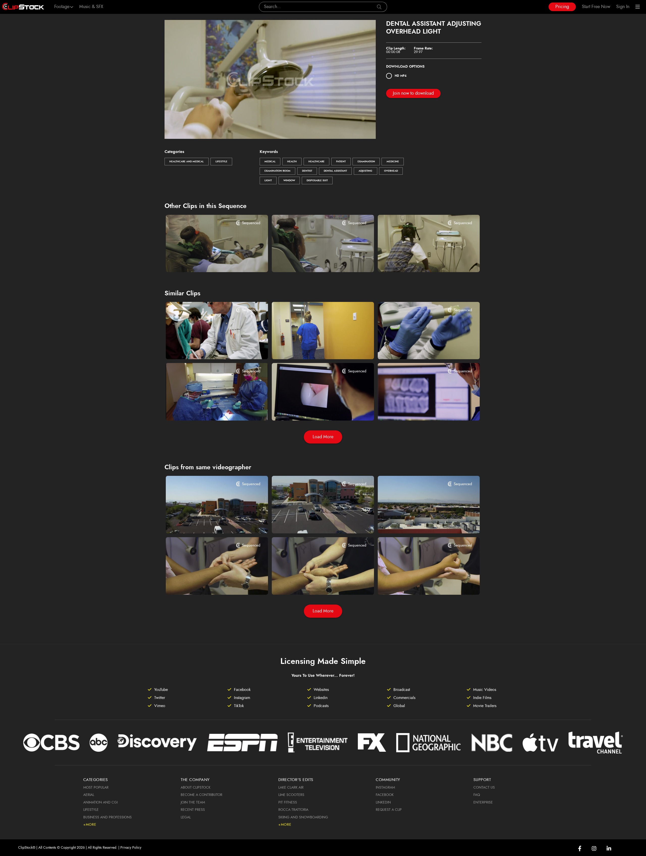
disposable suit (317, 180)
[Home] (23, 7)
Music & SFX (91, 7)
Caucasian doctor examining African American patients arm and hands (208, 584)
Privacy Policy (130, 847)
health (292, 161)
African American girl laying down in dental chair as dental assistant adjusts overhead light (314, 261)
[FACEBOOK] (579, 848)
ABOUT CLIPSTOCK (195, 787)
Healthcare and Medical (186, 161)
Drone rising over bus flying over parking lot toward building (314, 523)
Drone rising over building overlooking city (420, 523)
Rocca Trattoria (293, 810)
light (268, 180)
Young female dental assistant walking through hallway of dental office (314, 348)
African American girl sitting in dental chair (420, 261)
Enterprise (483, 802)
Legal (186, 817)
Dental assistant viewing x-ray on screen (420, 409)
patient (341, 161)
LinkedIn (383, 802)
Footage (61, 7)
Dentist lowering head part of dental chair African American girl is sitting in (208, 261)
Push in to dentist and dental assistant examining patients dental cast (208, 409)
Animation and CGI (100, 802)
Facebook (385, 795)
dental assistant (335, 171)
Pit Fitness (287, 802)
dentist (307, 171)
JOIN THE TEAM (193, 802)
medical (270, 161)
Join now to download (413, 93)
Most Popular (96, 787)
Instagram (385, 787)
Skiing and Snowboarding (303, 817)
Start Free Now (596, 7)
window (289, 180)
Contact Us (484, 787)
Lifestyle (221, 161)
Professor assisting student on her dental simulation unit (208, 348)
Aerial (88, 795)
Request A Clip (389, 810)
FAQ (476, 795)
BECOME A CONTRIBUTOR (201, 795)
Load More (323, 437)
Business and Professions (107, 817)
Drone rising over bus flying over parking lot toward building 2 (208, 523)
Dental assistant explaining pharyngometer (420, 348)
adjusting (365, 171)
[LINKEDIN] (609, 848)
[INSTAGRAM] (594, 848)
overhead (391, 171)
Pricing (562, 7)
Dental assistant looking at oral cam (312, 409)
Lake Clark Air (291, 787)
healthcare (316, 161)
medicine (393, 161)
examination (366, 161)
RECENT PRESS (193, 810)
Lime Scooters (291, 795)
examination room (277, 171)
